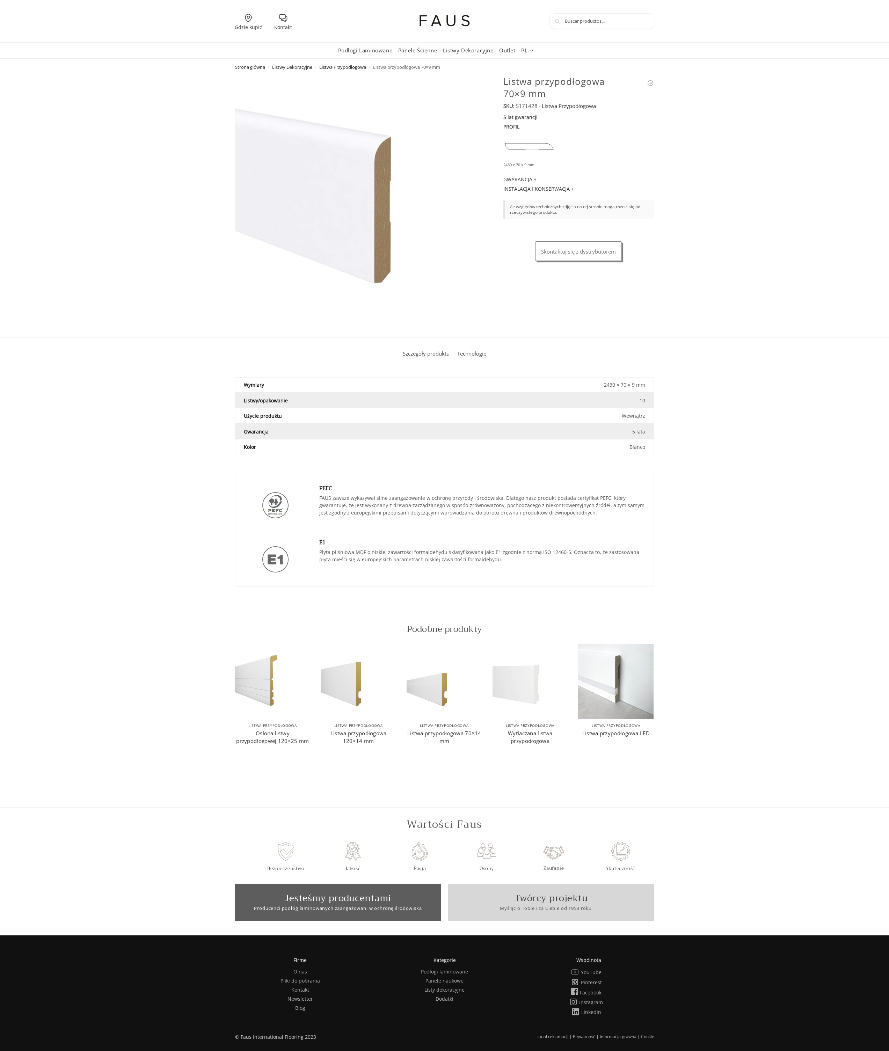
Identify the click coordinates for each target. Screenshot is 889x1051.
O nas (300, 971)
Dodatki (444, 998)
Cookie (647, 1036)
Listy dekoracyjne (444, 989)
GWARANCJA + (520, 179)
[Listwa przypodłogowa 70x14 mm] (650, 83)
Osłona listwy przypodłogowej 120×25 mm (272, 737)
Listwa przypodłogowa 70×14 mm (444, 737)
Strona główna (250, 67)
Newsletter (300, 998)
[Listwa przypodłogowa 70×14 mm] (444, 681)
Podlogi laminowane (444, 971)
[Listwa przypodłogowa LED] (616, 681)
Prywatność (584, 1036)
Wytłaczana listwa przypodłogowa (530, 737)
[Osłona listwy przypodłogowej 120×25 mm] (273, 681)
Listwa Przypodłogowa (342, 67)
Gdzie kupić (248, 27)
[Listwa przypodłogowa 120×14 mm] (358, 681)
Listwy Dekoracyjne (292, 67)
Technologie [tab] (471, 353)
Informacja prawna (618, 1036)
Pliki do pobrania (300, 980)
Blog (300, 1008)
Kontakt (283, 27)
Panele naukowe (444, 980)
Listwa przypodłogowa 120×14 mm (358, 737)
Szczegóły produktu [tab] (426, 353)
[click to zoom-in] (361, 201)
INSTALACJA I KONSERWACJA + (538, 188)
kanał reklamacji (552, 1036)
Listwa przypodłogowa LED (616, 733)
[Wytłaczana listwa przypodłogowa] (530, 681)
